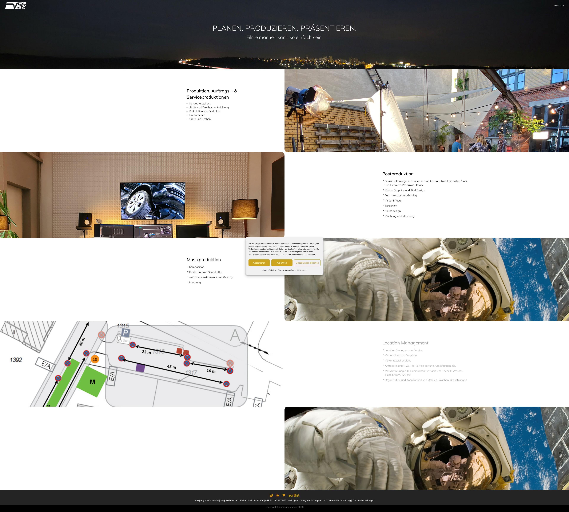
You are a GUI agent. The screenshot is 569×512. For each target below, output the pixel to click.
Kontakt (559, 6)
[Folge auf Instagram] (271, 495)
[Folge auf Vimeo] (284, 495)
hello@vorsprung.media (300, 500)
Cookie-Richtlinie (269, 270)
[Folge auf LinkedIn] (277, 495)
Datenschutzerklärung (287, 270)
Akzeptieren (259, 262)
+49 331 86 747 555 (275, 500)
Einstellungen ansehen (307, 262)
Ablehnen (282, 262)
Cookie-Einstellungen (363, 500)
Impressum (302, 270)
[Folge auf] (294, 495)
